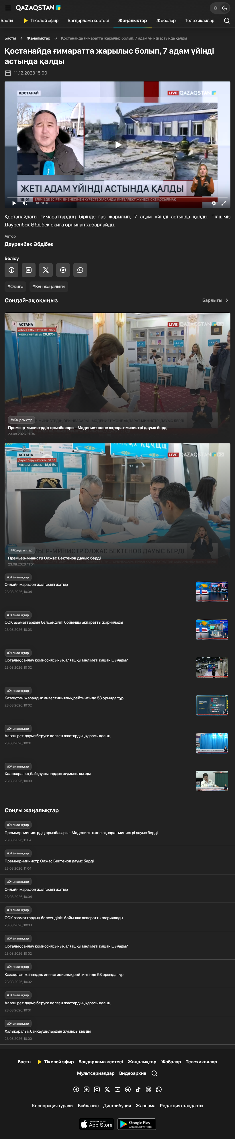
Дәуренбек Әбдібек (29, 244)
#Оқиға (15, 286)
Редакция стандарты (181, 1105)
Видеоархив (132, 1073)
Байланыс (88, 1105)
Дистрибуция (117, 1105)
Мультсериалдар (96, 1073)
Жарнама (145, 1105)
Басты (10, 38)
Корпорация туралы (52, 1105)
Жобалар (166, 20)
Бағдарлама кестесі (88, 20)
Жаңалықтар (132, 20)
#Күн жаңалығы (48, 286)
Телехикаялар (199, 20)
